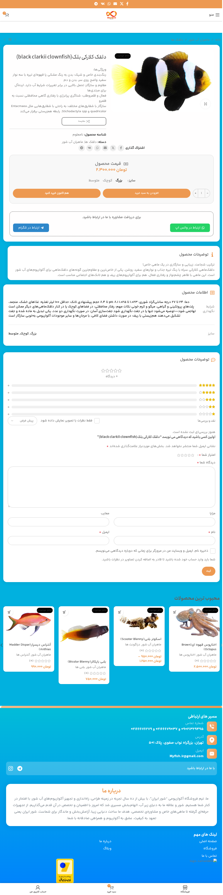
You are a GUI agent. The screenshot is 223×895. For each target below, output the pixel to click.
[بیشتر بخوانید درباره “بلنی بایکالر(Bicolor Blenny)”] (64, 612)
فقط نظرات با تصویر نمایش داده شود (66, 420)
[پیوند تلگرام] (96, 4)
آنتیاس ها (23, 655)
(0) (197, 661)
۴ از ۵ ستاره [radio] (182, 455)
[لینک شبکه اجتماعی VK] (102, 4)
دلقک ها (177, 39)
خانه (218, 39)
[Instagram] (10, 768)
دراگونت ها (132, 644)
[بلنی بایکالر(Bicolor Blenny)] (84, 631)
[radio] (119, 181)
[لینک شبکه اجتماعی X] (121, 4)
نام (211, 532)
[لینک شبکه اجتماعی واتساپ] (109, 4)
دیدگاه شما (206, 462)
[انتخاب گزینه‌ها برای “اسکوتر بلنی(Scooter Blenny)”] (119, 612)
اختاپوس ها (187, 655)
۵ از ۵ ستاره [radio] (178, 455)
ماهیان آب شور (199, 39)
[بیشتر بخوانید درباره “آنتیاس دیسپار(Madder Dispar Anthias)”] (9, 612)
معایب (105, 513)
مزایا (212, 513)
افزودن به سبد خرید (147, 193)
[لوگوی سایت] (111, 14)
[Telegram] (19, 768)
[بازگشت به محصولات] (10, 39)
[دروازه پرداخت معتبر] (65, 870)
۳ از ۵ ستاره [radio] (185, 455)
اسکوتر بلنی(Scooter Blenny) (140, 639)
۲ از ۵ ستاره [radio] (189, 455)
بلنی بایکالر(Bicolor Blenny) (87, 661)
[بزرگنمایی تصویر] (205, 104)
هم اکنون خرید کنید (57, 193)
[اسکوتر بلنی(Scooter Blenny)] (139, 620)
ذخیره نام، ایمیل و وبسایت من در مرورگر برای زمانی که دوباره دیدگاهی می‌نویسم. (151, 550)
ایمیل (104, 532)
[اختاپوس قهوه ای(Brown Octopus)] (194, 623)
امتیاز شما (207, 455)
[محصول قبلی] (15, 39)
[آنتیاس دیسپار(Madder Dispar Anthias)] (28, 623)
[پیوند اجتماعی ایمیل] (115, 4)
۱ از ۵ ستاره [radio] (192, 455)
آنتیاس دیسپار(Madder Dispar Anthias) (30, 647)
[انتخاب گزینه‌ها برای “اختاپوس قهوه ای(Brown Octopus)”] (175, 612)
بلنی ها (80, 667)
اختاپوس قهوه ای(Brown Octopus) (199, 647)
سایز (132, 180)
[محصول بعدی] (4, 39)
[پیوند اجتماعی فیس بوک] (127, 4)
